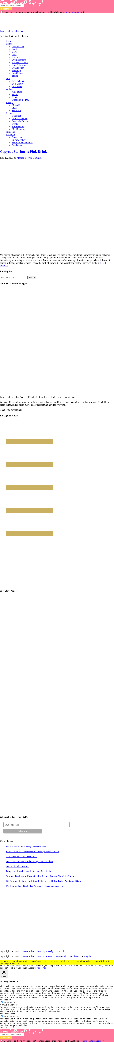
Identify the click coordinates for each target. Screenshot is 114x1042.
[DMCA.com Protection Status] (72, 951)
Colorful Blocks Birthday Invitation (29, 861)
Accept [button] (32, 968)
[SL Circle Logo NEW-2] (22, 683)
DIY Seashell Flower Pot (21, 856)
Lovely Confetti (55, 951)
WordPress (75, 956)
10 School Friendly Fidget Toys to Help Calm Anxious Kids (43, 881)
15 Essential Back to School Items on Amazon (34, 886)
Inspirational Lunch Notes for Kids (28, 871)
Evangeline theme (32, 951)
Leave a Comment (33, 158)
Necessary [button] (5, 1000)
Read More (42, 968)
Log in (87, 956)
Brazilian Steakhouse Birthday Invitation (32, 851)
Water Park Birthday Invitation (26, 846)
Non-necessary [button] (7, 1014)
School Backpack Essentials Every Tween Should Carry (40, 876)
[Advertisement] (54, 20)
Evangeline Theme (32, 956)
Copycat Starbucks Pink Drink (23, 151)
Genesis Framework (56, 956)
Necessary (9, 1002)
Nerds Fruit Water (17, 866)
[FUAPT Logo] (22, 638)
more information (74, 12)
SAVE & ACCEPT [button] (7, 1028)
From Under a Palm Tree (11, 31)
